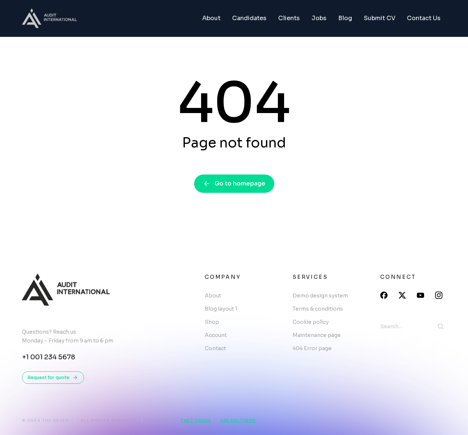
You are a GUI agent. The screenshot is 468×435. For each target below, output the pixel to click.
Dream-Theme (238, 420)
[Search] (440, 326)
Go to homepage (240, 183)
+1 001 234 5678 (48, 357)
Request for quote (48, 377)
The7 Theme (196, 420)
